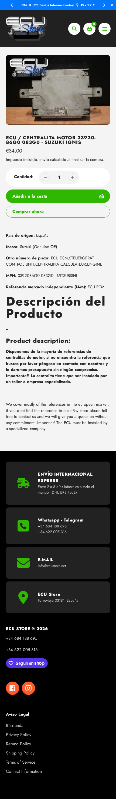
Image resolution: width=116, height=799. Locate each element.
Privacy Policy (18, 735)
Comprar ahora (28, 211)
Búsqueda (14, 725)
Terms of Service (20, 762)
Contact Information (24, 771)
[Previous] (12, 5)
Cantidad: (23, 177)
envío (44, 159)
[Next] (104, 5)
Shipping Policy (20, 753)
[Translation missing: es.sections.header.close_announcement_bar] (112, 5)
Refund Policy (18, 744)
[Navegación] (104, 29)
